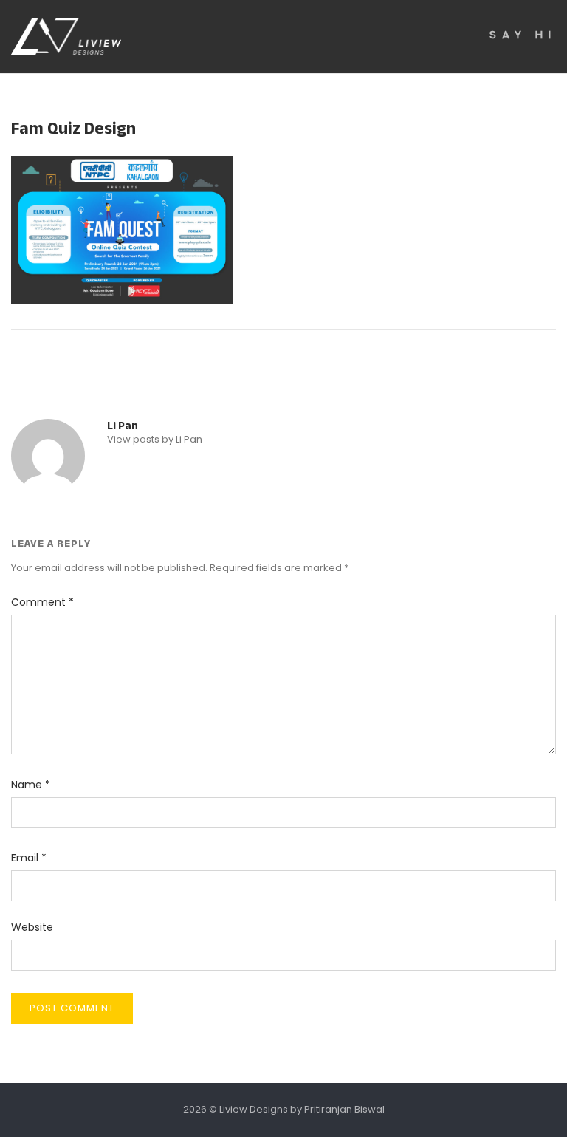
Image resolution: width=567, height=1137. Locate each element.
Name (30, 784)
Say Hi (522, 34)
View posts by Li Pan (154, 439)
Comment (42, 602)
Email (29, 857)
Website (32, 927)
